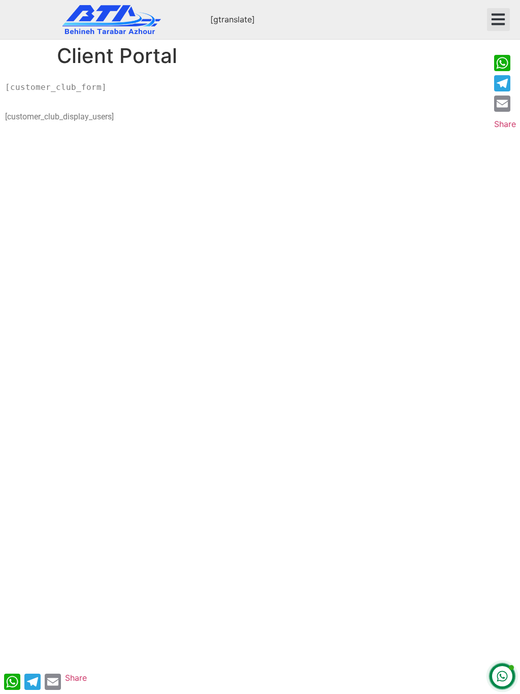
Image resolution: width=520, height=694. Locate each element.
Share (505, 124)
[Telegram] (505, 83)
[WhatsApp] (505, 63)
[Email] (505, 103)
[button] (498, 19)
